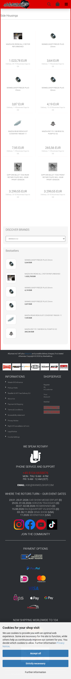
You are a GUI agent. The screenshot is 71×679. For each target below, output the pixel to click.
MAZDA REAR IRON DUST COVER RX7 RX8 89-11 (18, 132)
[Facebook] (30, 524)
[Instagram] (19, 524)
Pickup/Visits (13, 388)
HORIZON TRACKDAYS (44, 503)
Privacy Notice (13, 421)
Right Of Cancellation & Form (18, 426)
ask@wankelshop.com (40, 485)
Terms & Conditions (15, 410)
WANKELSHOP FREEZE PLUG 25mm (18, 89)
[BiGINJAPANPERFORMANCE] (35, 366)
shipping (28, 354)
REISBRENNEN (44, 506)
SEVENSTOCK (36, 515)
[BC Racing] (17, 366)
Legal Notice (12, 431)
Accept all (35, 653)
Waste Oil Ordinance (15, 382)
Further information (35, 672)
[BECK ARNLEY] (26, 366)
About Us (11, 399)
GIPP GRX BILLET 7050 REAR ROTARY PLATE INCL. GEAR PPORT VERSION (18, 177)
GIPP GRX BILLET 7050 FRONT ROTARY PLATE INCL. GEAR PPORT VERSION (53, 177)
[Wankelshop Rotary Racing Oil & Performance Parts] (15, 4)
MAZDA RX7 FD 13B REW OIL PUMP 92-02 (53, 132)
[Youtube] (35, 524)
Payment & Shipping (15, 404)
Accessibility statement (16, 415)
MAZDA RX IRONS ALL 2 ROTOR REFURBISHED (18, 45)
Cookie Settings (14, 437)
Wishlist (46, 402)
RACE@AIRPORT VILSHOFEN (40, 509)
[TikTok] (52, 524)
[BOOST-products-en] (45, 366)
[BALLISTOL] (7, 366)
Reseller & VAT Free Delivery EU (19, 393)
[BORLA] (54, 366)
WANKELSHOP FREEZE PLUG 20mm (53, 45)
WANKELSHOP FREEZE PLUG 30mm (53, 89)
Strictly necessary (35, 663)
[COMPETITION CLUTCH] (64, 366)
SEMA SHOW (40, 512)
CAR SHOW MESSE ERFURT (43, 500)
